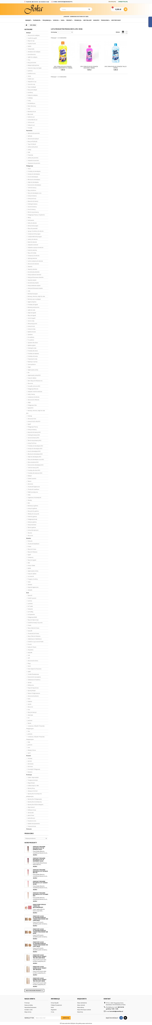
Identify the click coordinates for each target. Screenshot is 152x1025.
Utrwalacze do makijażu (33, 51)
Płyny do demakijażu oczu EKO (35, 459)
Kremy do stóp (31, 329)
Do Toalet (30, 606)
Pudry (29, 100)
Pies (28, 731)
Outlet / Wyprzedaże (33, 777)
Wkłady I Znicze (31, 750)
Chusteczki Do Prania (33, 633)
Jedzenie (29, 720)
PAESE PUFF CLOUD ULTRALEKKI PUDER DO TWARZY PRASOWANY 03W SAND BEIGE (40, 918)
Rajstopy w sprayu (32, 361)
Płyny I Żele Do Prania (33, 628)
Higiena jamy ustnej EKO (34, 375)
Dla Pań (29, 761)
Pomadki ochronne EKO (33, 386)
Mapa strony (28, 1012)
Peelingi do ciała (31, 348)
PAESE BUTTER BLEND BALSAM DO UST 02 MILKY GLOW (40, 883)
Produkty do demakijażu (34, 171)
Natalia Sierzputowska (33, 823)
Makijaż (28, 20)
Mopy (29, 663)
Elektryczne (30, 685)
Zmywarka (30, 650)
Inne (28, 709)
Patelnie (29, 701)
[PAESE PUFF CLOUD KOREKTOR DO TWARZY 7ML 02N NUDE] (28, 969)
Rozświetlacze (31, 103)
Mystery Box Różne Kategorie (35, 804)
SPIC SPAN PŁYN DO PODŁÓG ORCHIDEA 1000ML (89, 67)
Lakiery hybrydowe (32, 147)
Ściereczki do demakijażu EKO (35, 465)
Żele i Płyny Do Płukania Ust (34, 380)
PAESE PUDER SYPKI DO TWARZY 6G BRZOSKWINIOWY (39, 906)
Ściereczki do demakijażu (34, 185)
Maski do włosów (32, 242)
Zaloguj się (112, 1)
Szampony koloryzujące (33, 234)
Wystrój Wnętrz (31, 690)
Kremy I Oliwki (31, 565)
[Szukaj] (89, 9)
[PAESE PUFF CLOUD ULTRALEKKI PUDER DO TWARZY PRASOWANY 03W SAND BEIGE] (28, 918)
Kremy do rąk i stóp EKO (33, 421)
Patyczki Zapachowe (33, 688)
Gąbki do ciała (31, 310)
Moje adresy (80, 1007)
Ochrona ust (30, 122)
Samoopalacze (31, 364)
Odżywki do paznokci (33, 160)
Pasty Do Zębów (31, 378)
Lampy (29, 149)
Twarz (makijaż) (31, 87)
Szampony (30, 557)
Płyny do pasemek (32, 228)
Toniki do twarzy (31, 187)
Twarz (29, 168)
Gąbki (29, 671)
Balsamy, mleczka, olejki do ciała (36, 296)
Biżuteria (29, 772)
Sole (28, 655)
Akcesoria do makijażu (33, 35)
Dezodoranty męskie (33, 283)
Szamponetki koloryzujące (34, 236)
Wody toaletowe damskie (34, 274)
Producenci (105, 20)
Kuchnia (29, 601)
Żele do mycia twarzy (33, 212)
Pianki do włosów (32, 250)
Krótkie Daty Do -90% (33, 785)
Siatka (123, 33)
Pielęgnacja (47, 20)
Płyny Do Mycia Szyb (33, 620)
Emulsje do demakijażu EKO (34, 448)
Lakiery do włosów (32, 239)
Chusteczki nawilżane (33, 489)
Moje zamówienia (82, 1003)
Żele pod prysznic (32, 323)
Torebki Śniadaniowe (33, 674)
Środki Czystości (31, 478)
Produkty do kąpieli (32, 304)
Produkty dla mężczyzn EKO (34, 473)
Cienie (29, 76)
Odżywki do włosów (32, 245)
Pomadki (29, 128)
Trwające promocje (32, 780)
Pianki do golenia (32, 516)
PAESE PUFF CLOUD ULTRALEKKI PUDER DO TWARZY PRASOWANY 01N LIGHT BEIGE (40, 944)
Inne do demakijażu (32, 177)
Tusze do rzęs (31, 84)
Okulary (29, 500)
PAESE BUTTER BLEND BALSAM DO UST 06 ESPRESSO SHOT (39, 848)
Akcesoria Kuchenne (33, 696)
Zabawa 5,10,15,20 (32, 791)
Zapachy (29, 266)
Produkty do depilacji (33, 353)
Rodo (52, 1007)
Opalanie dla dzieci (32, 342)
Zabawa (29, 584)
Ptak (28, 742)
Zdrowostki (30, 812)
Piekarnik (30, 609)
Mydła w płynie (31, 345)
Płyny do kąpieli (31, 315)
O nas (52, 1012)
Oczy (28, 60)
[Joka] (41, 9)
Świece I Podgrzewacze (33, 693)
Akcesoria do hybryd (33, 138)
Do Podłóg (30, 611)
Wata (28, 495)
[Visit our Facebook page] (121, 1018)
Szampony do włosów (33, 255)
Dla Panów (30, 764)
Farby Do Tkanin (31, 647)
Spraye (29, 682)
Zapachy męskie (31, 280)
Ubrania (29, 533)
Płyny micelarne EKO (33, 462)
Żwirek (29, 723)
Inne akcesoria (31, 54)
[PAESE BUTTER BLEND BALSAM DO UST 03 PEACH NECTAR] (28, 872)
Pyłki (28, 152)
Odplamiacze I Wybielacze (34, 639)
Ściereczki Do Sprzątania (34, 677)
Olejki (29, 367)
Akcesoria (30, 383)
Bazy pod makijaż (32, 90)
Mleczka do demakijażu (33, 179)
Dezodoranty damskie (33, 272)
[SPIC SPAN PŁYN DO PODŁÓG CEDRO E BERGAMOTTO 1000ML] (63, 53)
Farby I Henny (31, 394)
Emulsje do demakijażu (33, 174)
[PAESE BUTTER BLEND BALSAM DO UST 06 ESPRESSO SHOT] (28, 849)
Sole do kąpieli (31, 318)
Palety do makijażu (32, 95)
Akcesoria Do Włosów (33, 399)
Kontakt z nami (28, 1009)
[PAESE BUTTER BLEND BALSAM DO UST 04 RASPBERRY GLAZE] (28, 860)
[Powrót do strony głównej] (26, 25)
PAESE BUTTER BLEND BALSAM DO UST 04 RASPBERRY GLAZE (39, 859)
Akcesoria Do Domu (32, 660)
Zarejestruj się (122, 1)
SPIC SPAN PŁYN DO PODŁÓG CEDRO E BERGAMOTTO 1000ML (62, 67)
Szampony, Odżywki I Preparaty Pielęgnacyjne (35, 727)
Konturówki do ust (32, 119)
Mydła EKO (30, 408)
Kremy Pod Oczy (31, 443)
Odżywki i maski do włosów (34, 391)
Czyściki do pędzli (32, 38)
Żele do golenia (31, 527)
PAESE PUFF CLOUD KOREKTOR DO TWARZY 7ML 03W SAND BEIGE (39, 956)
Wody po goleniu (32, 522)
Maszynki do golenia (33, 511)
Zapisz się (66, 1018)
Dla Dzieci (30, 766)
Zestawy (29, 758)
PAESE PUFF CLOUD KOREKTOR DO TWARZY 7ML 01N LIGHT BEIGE (39, 979)
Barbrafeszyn (31, 818)
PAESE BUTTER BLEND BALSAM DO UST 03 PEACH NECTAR (40, 871)
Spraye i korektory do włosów (35, 231)
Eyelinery (30, 70)
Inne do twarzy (31, 209)
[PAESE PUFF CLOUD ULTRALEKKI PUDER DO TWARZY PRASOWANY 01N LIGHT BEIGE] (28, 944)
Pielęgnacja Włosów (32, 389)
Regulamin (54, 1009)
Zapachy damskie (32, 269)
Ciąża (28, 582)
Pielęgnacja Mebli (32, 617)
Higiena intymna (31, 302)
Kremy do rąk (31, 326)
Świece (29, 481)
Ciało (28, 291)
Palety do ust (31, 125)
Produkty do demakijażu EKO (35, 446)
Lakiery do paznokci (32, 157)
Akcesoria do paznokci (33, 133)
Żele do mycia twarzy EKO (34, 440)
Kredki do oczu (31, 73)
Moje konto (82, 999)
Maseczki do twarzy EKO (34, 432)
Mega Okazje (31, 783)
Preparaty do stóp (32, 359)
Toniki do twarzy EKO (33, 467)
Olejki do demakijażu (33, 182)
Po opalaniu (30, 340)
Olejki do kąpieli (31, 312)
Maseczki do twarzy (32, 201)
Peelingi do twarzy (32, 204)
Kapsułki (29, 631)
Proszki (29, 644)
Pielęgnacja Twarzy (32, 427)
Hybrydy (29, 136)
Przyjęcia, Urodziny (32, 579)
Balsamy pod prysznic (33, 307)
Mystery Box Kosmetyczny (34, 802)
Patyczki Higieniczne (32, 587)
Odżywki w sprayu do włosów (35, 247)
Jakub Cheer (30, 815)
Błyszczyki (30, 114)
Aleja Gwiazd (31, 807)
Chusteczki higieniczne (33, 486)
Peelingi (29, 416)
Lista (126, 33)
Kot (28, 718)
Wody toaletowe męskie (33, 285)
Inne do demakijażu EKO (34, 451)
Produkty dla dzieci (32, 351)
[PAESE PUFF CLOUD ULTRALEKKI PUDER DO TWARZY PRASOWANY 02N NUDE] (28, 931)
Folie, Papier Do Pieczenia (34, 669)
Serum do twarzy (32, 206)
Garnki (29, 704)
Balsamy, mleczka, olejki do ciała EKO (35, 412)
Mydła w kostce (31, 332)
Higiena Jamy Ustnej (32, 571)
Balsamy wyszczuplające (34, 299)
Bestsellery (87, 20)
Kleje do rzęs (30, 41)
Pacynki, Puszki (31, 43)
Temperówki (30, 49)
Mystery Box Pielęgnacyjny (34, 799)
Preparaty (30, 155)
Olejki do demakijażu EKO (34, 457)
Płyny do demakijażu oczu (34, 193)
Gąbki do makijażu (32, 57)
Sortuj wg (54, 32)
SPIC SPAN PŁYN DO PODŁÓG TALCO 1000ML (115, 67)
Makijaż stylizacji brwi (33, 65)
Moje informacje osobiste (84, 1009)
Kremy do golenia (32, 508)
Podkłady (30, 98)
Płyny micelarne (31, 190)
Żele (28, 563)
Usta (28, 109)
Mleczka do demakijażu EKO (35, 454)
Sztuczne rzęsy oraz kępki (34, 68)
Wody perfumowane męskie (35, 288)
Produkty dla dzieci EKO (33, 470)
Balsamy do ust (31, 111)
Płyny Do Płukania (32, 552)
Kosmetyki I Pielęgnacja (33, 769)
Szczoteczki (30, 576)
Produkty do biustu (32, 356)
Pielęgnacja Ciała (32, 405)
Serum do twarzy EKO (33, 437)
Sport (29, 753)
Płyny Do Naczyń (32, 712)
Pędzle (29, 46)
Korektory (30, 92)
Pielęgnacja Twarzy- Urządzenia (36, 215)
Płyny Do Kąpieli (31, 560)
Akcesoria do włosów (33, 264)
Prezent (69, 20)
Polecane (29, 829)
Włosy (29, 217)
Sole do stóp (30, 321)
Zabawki (29, 590)
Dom (62, 20)
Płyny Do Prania (31, 549)
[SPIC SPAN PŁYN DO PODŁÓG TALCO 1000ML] (115, 53)
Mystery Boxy (116, 20)
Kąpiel (29, 424)
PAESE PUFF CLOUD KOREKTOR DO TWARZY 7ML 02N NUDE (39, 968)
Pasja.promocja (31, 826)
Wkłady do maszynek (33, 514)
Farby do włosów (32, 223)
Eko (28, 372)
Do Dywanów (31, 614)
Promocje (77, 20)
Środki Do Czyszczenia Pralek (35, 641)
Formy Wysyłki (54, 1003)
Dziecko (55, 20)
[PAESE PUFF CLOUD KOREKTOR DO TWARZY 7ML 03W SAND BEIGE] (28, 957)
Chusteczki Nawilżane (33, 544)
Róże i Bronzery (31, 106)
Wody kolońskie (31, 524)
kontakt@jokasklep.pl (116, 1011)
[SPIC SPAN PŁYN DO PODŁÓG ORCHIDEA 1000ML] (89, 53)
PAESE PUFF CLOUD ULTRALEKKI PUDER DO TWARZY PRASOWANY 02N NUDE (40, 931)
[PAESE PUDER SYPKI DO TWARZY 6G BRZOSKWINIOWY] (28, 907)
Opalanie (30, 334)
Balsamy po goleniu (32, 505)
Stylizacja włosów (32, 258)
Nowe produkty (31, 843)
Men (28, 503)
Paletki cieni (30, 79)
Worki (29, 666)
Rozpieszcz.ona (31, 821)
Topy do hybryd (31, 144)
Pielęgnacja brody (32, 519)
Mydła (29, 568)
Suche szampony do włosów (35, 261)
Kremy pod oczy (31, 198)
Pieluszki (29, 541)
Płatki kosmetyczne (32, 492)
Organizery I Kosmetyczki (34, 497)
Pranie (29, 546)
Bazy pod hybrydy (32, 141)
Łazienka (30, 603)
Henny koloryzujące (32, 225)
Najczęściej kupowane (30, 1007)
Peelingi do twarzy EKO (33, 435)
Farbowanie (30, 220)
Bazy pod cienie (31, 62)
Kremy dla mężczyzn (32, 530)
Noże (28, 699)
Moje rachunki (81, 1005)
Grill (28, 658)
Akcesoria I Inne (31, 418)
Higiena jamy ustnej (32, 370)
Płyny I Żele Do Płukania (33, 636)
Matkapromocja (31, 810)
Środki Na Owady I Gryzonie (34, 622)
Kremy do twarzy (32, 196)
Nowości (96, 20)
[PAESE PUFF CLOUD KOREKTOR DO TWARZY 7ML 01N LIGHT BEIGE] (28, 980)
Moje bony (80, 1012)
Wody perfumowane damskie (35, 277)
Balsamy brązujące (32, 293)
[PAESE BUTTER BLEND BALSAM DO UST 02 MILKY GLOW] (28, 884)
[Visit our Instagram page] (125, 1018)
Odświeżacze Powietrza (33, 679)
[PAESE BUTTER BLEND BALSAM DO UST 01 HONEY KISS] (28, 895)
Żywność (29, 595)
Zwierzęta (30, 715)
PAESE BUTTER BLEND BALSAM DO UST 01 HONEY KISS (40, 894)
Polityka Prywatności (56, 1005)
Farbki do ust (30, 117)
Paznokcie (36, 20)
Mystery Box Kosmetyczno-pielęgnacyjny (34, 795)
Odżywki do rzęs (31, 81)
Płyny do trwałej (31, 253)
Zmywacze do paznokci (33, 163)
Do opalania (30, 337)
